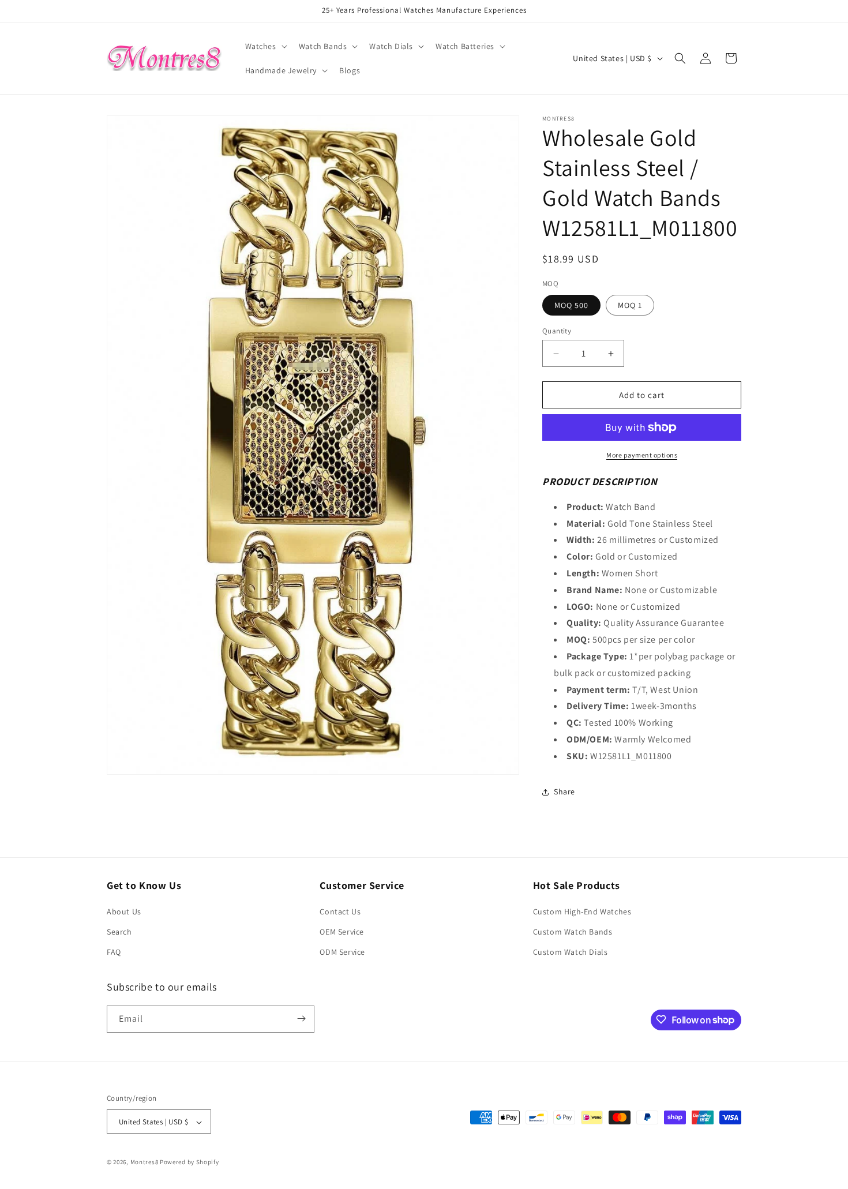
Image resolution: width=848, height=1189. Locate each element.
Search (119, 932)
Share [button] (564, 791)
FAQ (114, 952)
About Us (124, 911)
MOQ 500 (571, 305)
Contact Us (340, 911)
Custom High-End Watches (582, 911)
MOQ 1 (630, 305)
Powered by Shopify (189, 1162)
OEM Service (342, 932)
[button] (265, 46)
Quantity (556, 331)
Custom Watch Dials (570, 952)
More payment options (641, 455)
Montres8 (144, 1162)
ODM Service (342, 952)
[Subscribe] (301, 1018)
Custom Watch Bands (573, 932)
